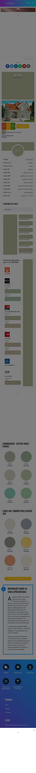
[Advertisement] (18, 751)
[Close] (33, 730)
